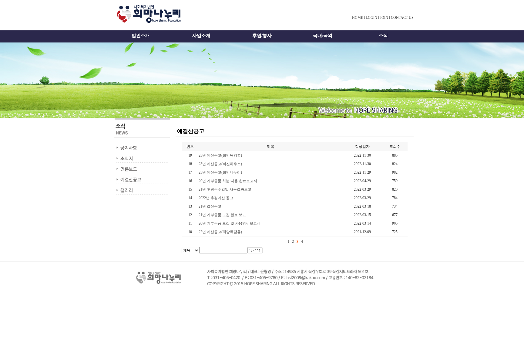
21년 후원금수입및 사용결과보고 (225, 189)
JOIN (384, 17)
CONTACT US (402, 17)
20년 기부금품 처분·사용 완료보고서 (228, 181)
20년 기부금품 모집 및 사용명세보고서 (229, 223)
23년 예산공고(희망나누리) (220, 172)
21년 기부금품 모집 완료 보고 (222, 215)
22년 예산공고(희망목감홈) (220, 232)
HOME (357, 17)
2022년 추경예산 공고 (216, 198)
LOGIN (371, 17)
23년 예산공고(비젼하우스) (220, 164)
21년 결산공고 (210, 206)
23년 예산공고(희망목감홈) (220, 155)
